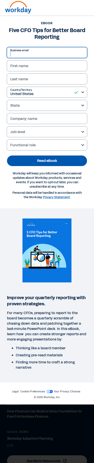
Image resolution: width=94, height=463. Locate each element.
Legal (15, 391)
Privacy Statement (56, 197)
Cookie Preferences (32, 391)
